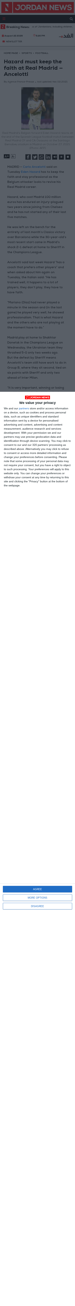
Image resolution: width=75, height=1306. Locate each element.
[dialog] (37, 849)
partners (24, 408)
